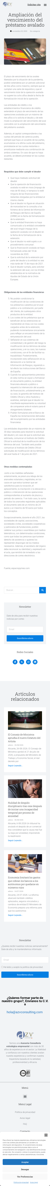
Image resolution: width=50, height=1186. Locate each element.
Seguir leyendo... (15, 765)
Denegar (25, 1169)
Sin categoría (35, 31)
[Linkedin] (35, 662)
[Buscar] (42, 590)
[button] (46, 1135)
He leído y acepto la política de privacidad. (23, 967)
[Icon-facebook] (15, 662)
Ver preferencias (25, 1176)
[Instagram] (28, 662)
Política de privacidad (21, 1182)
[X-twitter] (21, 662)
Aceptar (25, 1162)
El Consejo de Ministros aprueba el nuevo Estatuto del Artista (24, 738)
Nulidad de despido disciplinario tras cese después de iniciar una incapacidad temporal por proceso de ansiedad (25, 809)
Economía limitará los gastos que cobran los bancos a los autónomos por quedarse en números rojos (24, 882)
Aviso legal (34, 1182)
